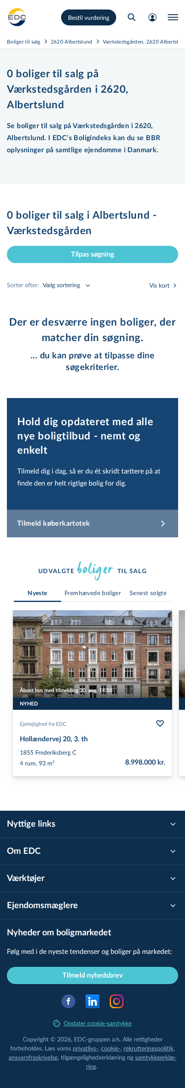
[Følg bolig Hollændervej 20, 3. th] (160, 723)
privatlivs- (85, 1048)
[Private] (17, 17)
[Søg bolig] (131, 17)
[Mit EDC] (152, 17)
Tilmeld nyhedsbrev (92, 975)
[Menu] (173, 17)
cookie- (110, 1048)
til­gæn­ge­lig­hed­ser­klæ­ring (93, 1057)
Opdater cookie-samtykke (98, 1023)
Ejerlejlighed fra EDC (43, 724)
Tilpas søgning (92, 254)
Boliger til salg (23, 41)
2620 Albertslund (71, 41)
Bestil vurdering (88, 17)
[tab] (37, 593)
